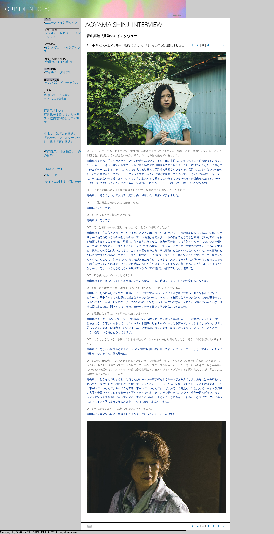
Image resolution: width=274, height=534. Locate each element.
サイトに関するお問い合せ (63, 181)
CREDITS (51, 175)
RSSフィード (54, 168)
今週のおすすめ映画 (58, 61)
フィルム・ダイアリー (60, 72)
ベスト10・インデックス (61, 82)
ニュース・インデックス (61, 22)
